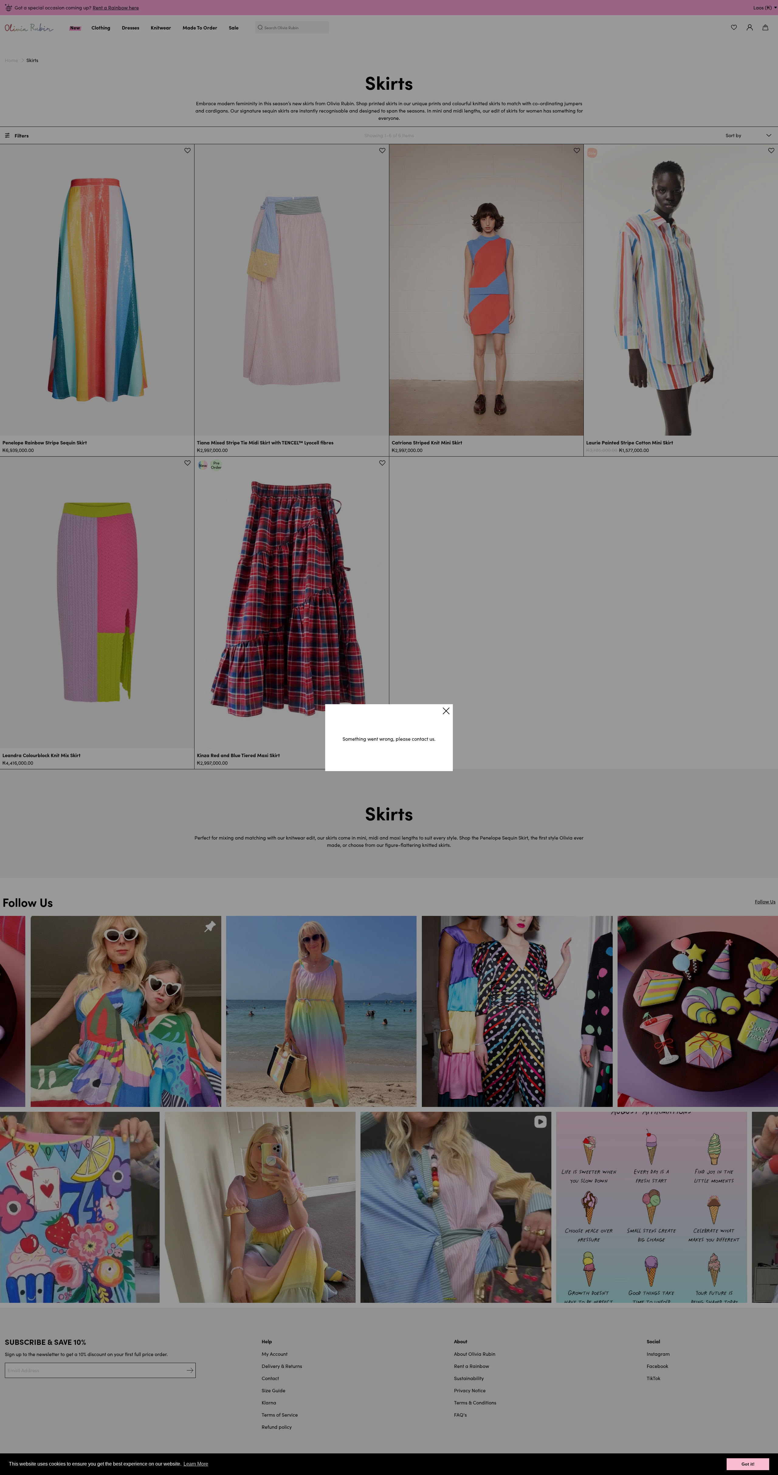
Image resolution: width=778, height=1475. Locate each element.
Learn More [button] (196, 1463)
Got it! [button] (748, 1464)
